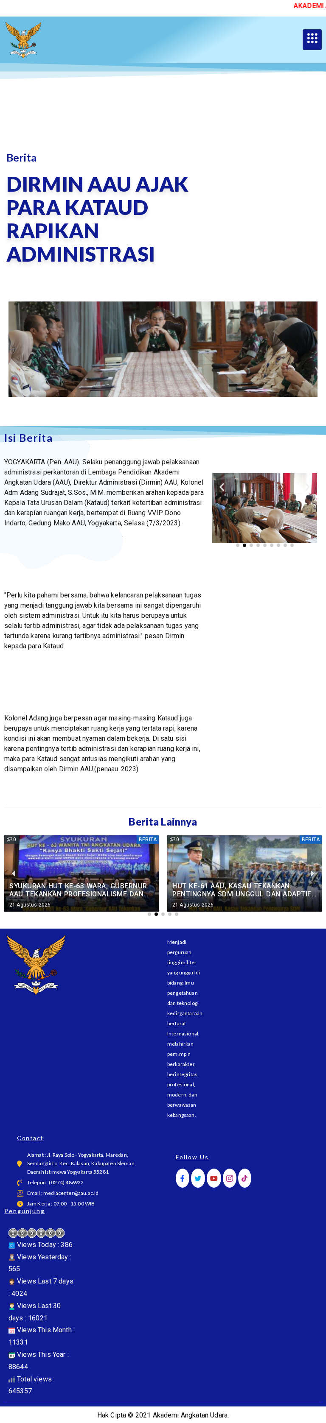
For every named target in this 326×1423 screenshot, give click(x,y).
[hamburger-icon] (312, 39)
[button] (221, 486)
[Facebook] (182, 1178)
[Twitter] (198, 1178)
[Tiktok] (244, 1178)
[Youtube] (214, 1178)
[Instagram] (229, 1178)
